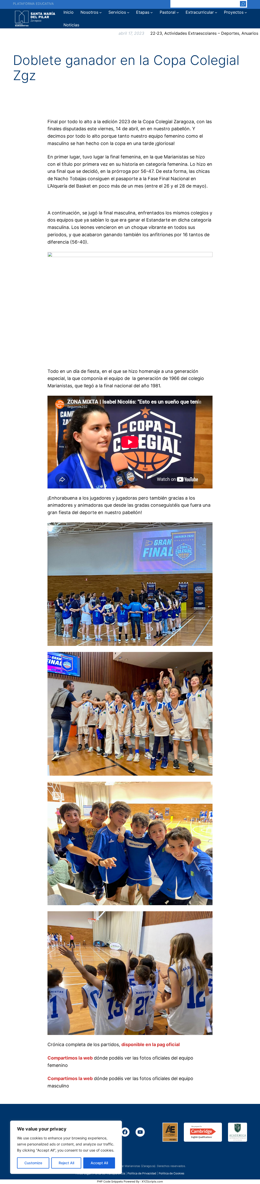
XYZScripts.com (152, 1181)
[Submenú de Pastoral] (177, 12)
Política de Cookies (171, 1173)
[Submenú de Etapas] (151, 12)
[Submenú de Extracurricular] (216, 12)
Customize (33, 1163)
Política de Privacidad (141, 1173)
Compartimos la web (70, 1058)
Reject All (66, 1163)
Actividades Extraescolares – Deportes (201, 33)
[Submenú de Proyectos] (246, 12)
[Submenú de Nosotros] (100, 12)
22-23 (156, 33)
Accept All (99, 1163)
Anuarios (249, 33)
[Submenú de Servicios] (128, 12)
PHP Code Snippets (110, 1181)
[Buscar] (243, 4)
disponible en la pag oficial (150, 1044)
